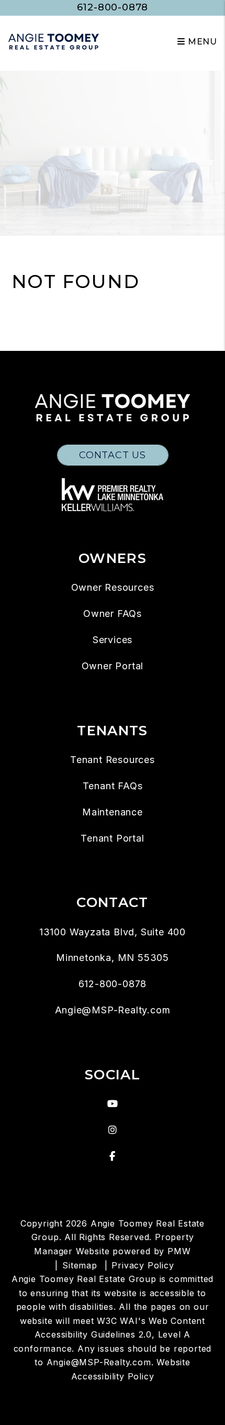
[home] (53, 41)
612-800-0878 (113, 7)
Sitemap (79, 1265)
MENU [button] (201, 42)
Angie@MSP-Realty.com (113, 1009)
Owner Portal (113, 665)
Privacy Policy (142, 1265)
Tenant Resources (112, 759)
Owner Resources (112, 587)
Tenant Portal (112, 838)
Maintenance (112, 812)
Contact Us (112, 455)
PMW (178, 1251)
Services (112, 639)
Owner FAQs (112, 613)
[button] (113, 1104)
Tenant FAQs (113, 785)
